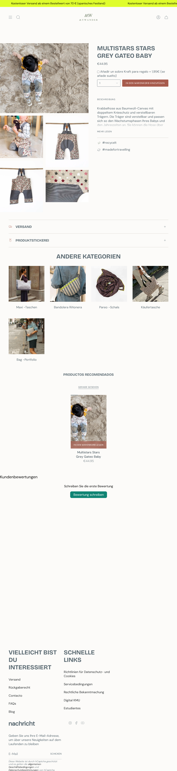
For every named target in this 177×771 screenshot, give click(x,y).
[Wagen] (166, 17)
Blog (12, 712)
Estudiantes (72, 708)
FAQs (12, 703)
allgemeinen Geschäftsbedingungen (25, 766)
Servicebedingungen (78, 684)
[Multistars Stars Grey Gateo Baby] (88, 422)
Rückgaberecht (19, 687)
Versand (14, 679)
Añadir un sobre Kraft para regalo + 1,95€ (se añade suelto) (131, 74)
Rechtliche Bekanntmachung (84, 692)
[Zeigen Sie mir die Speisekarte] (10, 17)
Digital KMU (72, 700)
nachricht (22, 723)
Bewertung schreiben (88, 495)
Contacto (15, 696)
